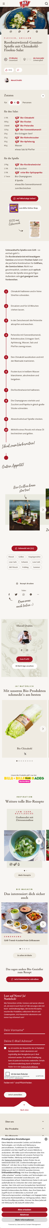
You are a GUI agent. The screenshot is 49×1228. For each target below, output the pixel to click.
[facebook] (21, 650)
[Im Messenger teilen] (31, 594)
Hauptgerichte (34, 557)
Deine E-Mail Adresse (18, 1041)
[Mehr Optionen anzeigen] (38, 594)
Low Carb (13, 562)
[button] (43, 510)
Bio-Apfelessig (27, 141)
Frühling (25, 567)
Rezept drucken (27, 584)
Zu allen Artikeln (24, 955)
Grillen (21, 557)
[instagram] (27, 650)
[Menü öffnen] (4, 4)
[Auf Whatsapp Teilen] (24, 594)
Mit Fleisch (13, 567)
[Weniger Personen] (11, 102)
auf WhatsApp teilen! (26, 198)
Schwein (24, 562)
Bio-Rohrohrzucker (29, 137)
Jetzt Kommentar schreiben (26, 979)
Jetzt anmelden (15, 1095)
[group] (24, 923)
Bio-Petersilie (27, 125)
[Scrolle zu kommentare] (19, 70)
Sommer (36, 567)
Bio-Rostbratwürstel (30, 164)
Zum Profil (24, 659)
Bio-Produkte (11, 1129)
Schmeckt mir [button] (27, 548)
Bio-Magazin (11, 1136)
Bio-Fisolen (25, 121)
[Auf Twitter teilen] (17, 594)
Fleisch (11, 557)
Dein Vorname (14, 1030)
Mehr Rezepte (24, 875)
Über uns (9, 1122)
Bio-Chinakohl (27, 118)
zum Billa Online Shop (28, 208)
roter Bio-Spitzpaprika (31, 172)
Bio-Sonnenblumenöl (30, 129)
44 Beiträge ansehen (25, 666)
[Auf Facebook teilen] (10, 594)
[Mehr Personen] (18, 102)
